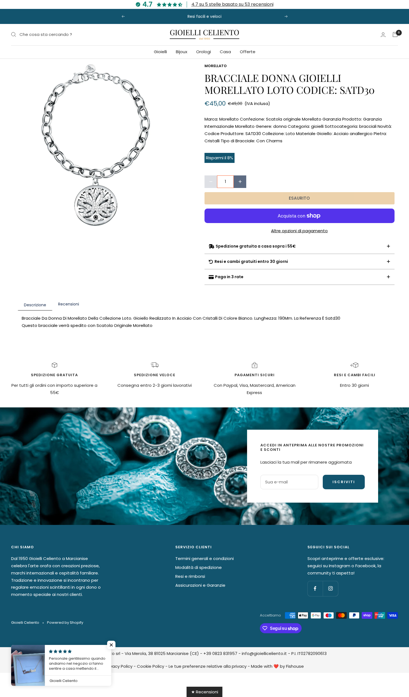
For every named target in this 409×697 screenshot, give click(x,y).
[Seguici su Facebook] (315, 588)
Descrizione (35, 305)
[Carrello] (395, 34)
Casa (225, 52)
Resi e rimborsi (190, 576)
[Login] (383, 34)
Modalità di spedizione (198, 567)
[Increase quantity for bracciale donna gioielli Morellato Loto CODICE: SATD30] (240, 181)
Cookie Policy (150, 666)
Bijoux (181, 52)
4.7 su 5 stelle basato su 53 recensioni (232, 4)
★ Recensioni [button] (204, 692)
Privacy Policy (118, 666)
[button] (111, 645)
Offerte (247, 52)
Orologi (203, 52)
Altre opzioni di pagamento (299, 231)
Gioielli (160, 52)
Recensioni (68, 304)
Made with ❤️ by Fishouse (277, 666)
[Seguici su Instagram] (330, 588)
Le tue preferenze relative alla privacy (208, 666)
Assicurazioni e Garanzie (200, 585)
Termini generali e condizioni (204, 558)
